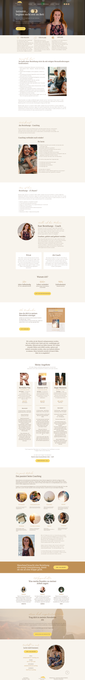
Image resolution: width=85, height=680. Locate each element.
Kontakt (57, 4)
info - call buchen (61, 567)
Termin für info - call (42, 460)
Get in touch (20, 28)
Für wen (30, 4)
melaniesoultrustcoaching (31, 665)
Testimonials (46, 4)
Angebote (39, 4)
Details (52, 4)
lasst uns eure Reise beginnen (42, 293)
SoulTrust (28, 670)
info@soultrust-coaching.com (31, 657)
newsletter (47, 634)
